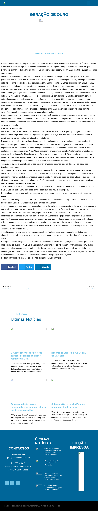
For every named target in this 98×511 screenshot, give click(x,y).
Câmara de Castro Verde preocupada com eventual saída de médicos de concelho (28, 407)
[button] (88, 3)
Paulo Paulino (41, 506)
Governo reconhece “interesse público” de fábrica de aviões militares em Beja (26, 356)
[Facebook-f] (7, 483)
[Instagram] (12, 483)
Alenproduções (54, 506)
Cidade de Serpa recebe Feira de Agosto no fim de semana (53, 487)
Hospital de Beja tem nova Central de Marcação (52, 463)
